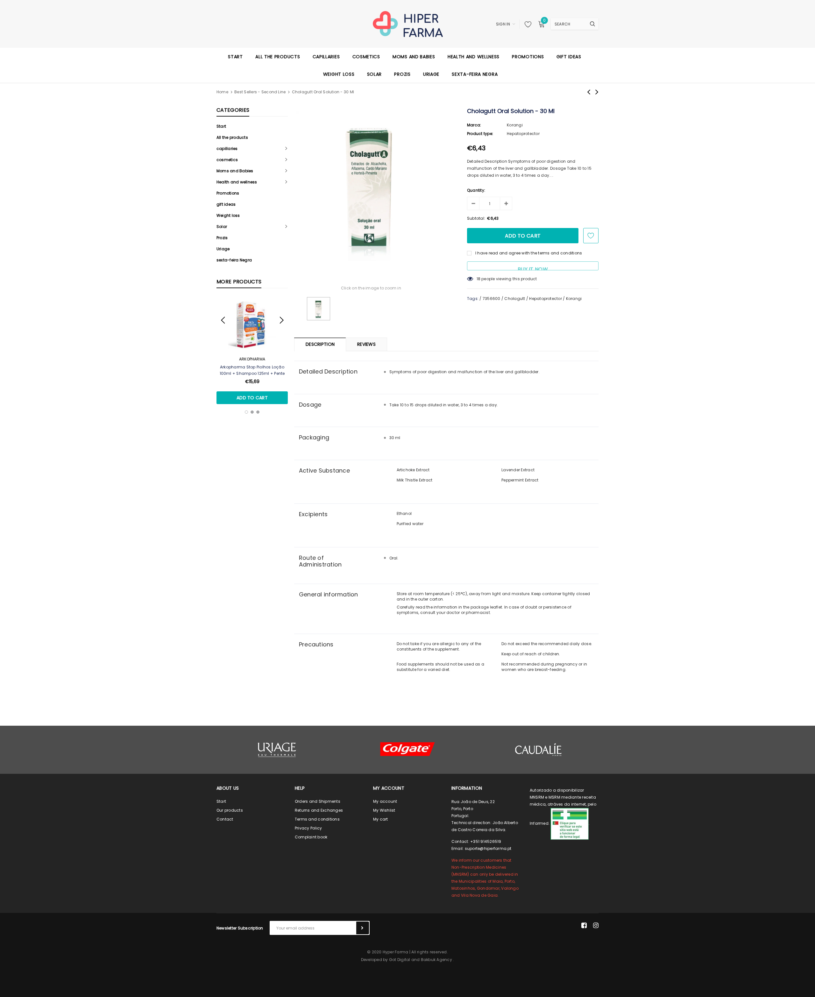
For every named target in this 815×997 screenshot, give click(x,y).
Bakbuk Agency (436, 959)
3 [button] (257, 412)
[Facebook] (584, 925)
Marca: (474, 125)
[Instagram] (596, 925)
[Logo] (407, 23)
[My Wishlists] (526, 24)
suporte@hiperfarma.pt (488, 848)
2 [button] (252, 412)
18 (478, 278)
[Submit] (362, 928)
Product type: (480, 133)
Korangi (515, 125)
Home (222, 92)
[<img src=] (569, 823)
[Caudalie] (538, 749)
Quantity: (476, 190)
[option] (252, 351)
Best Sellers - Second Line (260, 92)
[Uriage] (276, 750)
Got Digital (399, 959)
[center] (407, 749)
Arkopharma (252, 359)
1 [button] (246, 412)
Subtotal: (476, 218)
